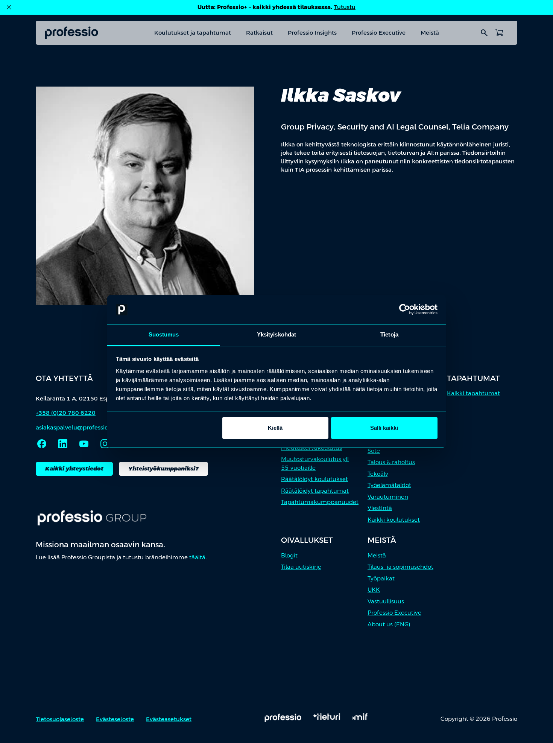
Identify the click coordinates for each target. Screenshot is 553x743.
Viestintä (380, 508)
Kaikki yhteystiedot (74, 468)
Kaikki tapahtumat (473, 393)
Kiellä (275, 428)
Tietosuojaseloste (60, 719)
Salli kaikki (384, 428)
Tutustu (345, 7)
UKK (374, 589)
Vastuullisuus (386, 601)
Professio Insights (312, 32)
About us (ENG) (389, 624)
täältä (197, 557)
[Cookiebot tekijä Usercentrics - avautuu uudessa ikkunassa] (405, 309)
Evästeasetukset (168, 719)
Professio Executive (379, 32)
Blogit (289, 555)
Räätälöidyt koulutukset (314, 479)
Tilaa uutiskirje (301, 566)
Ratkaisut (259, 32)
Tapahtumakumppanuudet (320, 502)
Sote (374, 451)
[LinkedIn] (63, 444)
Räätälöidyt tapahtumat (315, 490)
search (484, 32)
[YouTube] (84, 444)
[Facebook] (42, 444)
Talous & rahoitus (391, 462)
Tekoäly (378, 473)
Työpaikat (381, 578)
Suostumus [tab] (164, 334)
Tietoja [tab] (389, 334)
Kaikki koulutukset (394, 519)
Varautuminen (388, 496)
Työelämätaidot (389, 485)
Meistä (430, 32)
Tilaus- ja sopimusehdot (400, 566)
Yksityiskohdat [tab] (276, 334)
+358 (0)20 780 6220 (66, 413)
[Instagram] (105, 444)
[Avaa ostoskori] (499, 33)
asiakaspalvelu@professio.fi (74, 427)
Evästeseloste (115, 719)
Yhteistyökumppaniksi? (163, 468)
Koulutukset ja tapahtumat (192, 32)
